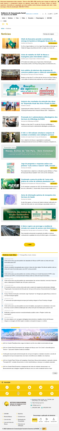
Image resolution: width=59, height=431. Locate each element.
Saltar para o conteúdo (32, 13)
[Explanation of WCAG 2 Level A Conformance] (43, 428)
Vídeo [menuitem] (23, 18)
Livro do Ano (7, 419)
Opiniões (20, 413)
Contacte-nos (21, 416)
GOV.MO (6, 413)
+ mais (55, 375)
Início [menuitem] (3, 18)
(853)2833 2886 (36, 407)
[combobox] (50, 34)
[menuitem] (10, 18)
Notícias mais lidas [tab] (9, 255)
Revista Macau (8, 416)
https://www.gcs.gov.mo (38, 402)
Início (2, 28)
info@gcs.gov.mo (36, 405)
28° (51, 14)
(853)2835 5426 (47, 407)
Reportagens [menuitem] (40, 18)
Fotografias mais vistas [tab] (28, 255)
